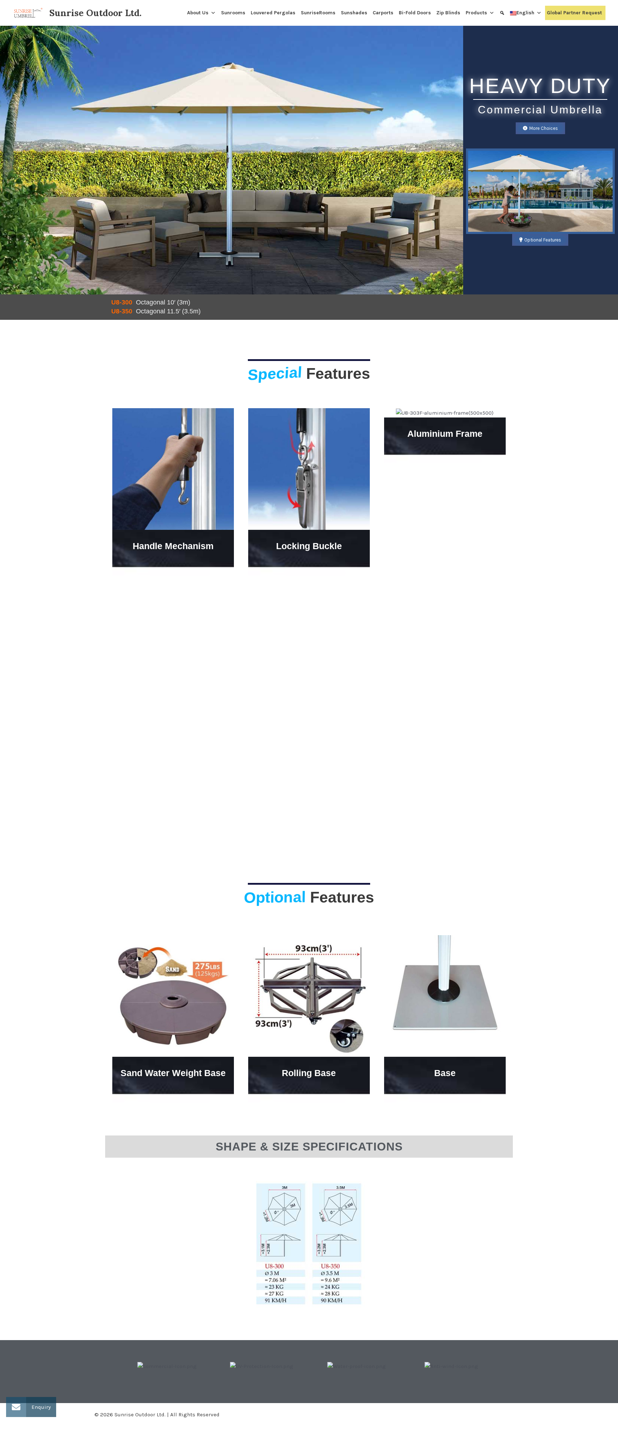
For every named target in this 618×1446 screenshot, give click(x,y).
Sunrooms (233, 13)
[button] (112, 1366)
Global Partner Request (574, 13)
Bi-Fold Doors (415, 13)
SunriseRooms (318, 13)
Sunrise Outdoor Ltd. (95, 13)
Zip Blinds (448, 13)
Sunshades (354, 13)
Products (476, 13)
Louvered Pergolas (273, 13)
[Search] (503, 13)
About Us (198, 13)
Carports (383, 13)
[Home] (182, 13)
